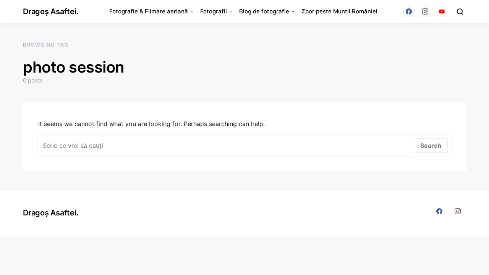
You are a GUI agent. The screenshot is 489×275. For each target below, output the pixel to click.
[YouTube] (442, 11)
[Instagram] (425, 11)
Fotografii (213, 11)
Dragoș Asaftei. (50, 11)
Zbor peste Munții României (339, 11)
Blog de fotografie (264, 11)
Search (430, 145)
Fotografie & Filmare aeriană (148, 11)
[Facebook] (409, 11)
